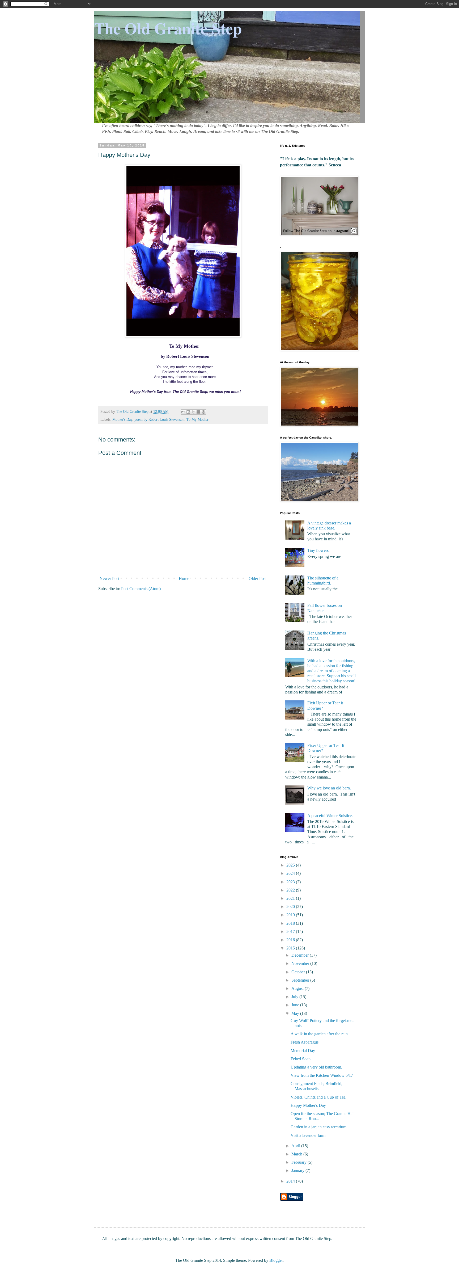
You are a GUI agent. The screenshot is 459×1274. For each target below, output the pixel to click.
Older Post (257, 578)
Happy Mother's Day (308, 1105)
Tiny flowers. (318, 550)
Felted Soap (301, 1059)
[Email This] (183, 412)
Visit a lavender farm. (308, 1135)
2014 (291, 1181)
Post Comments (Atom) (141, 588)
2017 (291, 931)
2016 (291, 939)
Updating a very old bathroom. (316, 1067)
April (296, 1145)
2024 (291, 873)
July (295, 996)
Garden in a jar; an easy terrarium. (319, 1127)
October (298, 972)
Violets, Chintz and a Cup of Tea (318, 1097)
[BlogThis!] (188, 412)
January (298, 1170)
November (300, 963)
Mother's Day (122, 419)
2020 (291, 906)
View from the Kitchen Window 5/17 (322, 1075)
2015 (291, 948)
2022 (291, 890)
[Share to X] (193, 412)
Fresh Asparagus (304, 1042)
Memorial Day (303, 1050)
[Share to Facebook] (198, 412)
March (297, 1154)
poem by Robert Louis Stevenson (159, 419)
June (295, 1005)
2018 (291, 923)
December (300, 955)
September (300, 980)
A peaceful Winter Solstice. (330, 815)
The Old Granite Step (168, 28)
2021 (291, 898)
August (298, 988)
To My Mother (197, 419)
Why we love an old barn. (329, 788)
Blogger (276, 1260)
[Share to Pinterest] (203, 412)
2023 (291, 882)
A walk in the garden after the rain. (320, 1034)
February (299, 1162)
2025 (291, 865)
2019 (291, 915)
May (295, 1013)
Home (184, 578)
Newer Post (109, 578)
